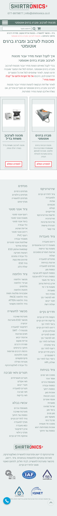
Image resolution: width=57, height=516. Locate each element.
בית (53, 33)
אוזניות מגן (50, 392)
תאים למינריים (48, 334)
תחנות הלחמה (20, 290)
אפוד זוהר (50, 378)
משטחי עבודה (20, 239)
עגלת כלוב (22, 266)
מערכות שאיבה (20, 316)
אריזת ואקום (21, 341)
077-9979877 (15, 13)
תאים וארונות (21, 334)
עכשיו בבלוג (19, 402)
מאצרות (51, 290)
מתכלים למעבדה (47, 259)
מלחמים (23, 286)
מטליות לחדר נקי (47, 341)
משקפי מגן (50, 417)
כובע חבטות (49, 396)
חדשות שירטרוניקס (46, 215)
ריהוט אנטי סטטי (19, 232)
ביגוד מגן (51, 410)
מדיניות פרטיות (48, 222)
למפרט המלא (43, 164)
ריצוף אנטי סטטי (19, 214)
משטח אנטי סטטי (19, 218)
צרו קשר (51, 229)
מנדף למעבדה (20, 422)
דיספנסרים (50, 355)
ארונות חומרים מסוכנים (44, 252)
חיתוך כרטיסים (20, 348)
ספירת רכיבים (20, 344)
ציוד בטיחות (47, 369)
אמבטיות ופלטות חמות (16, 293)
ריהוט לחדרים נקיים (46, 327)
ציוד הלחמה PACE (18, 297)
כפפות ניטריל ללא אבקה (43, 276)
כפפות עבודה (49, 385)
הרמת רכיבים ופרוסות (17, 351)
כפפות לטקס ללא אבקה (44, 273)
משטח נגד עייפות (47, 248)
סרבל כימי (50, 420)
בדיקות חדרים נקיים (46, 320)
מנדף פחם (22, 201)
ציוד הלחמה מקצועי (18, 303)
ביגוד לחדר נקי (48, 324)
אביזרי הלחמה (20, 283)
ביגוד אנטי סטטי (19, 221)
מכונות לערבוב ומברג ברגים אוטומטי (28, 43)
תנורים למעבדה (20, 388)
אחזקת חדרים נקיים (18, 436)
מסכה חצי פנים (48, 375)
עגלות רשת (50, 304)
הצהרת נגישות (48, 225)
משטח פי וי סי (48, 287)
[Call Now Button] (7, 500)
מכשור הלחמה (20, 279)
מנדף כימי (50, 294)
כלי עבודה (22, 225)
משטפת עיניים (48, 382)
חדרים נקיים (47, 311)
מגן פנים (51, 413)
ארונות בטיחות (48, 262)
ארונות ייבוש (21, 337)
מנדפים (22, 186)
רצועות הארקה (20, 252)
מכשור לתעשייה (43, 33)
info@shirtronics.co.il (37, 13)
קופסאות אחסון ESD (17, 249)
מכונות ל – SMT (19, 330)
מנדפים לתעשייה (19, 198)
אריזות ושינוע (21, 228)
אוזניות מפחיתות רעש (45, 427)
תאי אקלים (22, 381)
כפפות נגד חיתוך (47, 430)
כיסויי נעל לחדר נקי (46, 359)
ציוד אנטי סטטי (18, 209)
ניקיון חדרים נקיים (46, 352)
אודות (52, 201)
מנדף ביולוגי (21, 432)
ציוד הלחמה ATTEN (18, 300)
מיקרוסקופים (21, 358)
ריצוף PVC (22, 235)
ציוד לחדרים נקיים (19, 418)
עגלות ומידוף (21, 246)
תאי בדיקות (22, 395)
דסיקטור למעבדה (19, 327)
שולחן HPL (50, 362)
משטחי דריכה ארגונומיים (43, 245)
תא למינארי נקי (48, 297)
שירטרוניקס (47, 188)
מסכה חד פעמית (47, 424)
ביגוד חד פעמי (48, 280)
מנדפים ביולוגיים (19, 195)
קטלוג (52, 208)
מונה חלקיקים (20, 355)
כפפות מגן (50, 269)
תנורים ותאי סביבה (15, 372)
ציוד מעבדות (47, 236)
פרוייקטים (50, 211)
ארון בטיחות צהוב (47, 283)
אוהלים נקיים (49, 331)
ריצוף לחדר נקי (48, 348)
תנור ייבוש (50, 301)
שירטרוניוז (50, 218)
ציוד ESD (23, 263)
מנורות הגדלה (20, 361)
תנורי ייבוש (22, 385)
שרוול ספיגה (49, 406)
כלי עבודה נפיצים (19, 256)
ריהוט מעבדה (48, 241)
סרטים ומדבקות (20, 259)
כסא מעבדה (21, 425)
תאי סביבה (22, 392)
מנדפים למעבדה (47, 266)
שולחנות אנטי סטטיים (17, 242)
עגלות (52, 255)
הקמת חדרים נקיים (46, 317)
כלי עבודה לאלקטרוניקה (16, 365)
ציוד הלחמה (19, 274)
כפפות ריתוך (49, 389)
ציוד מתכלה (49, 345)
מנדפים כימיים (20, 191)
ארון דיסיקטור (21, 429)
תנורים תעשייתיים (19, 378)
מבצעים (51, 204)
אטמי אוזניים (49, 399)
